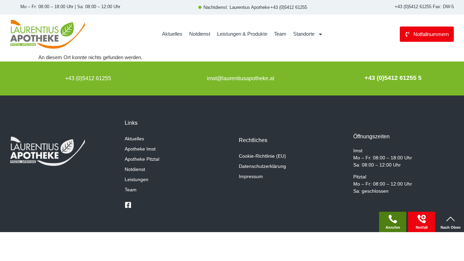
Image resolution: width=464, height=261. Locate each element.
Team (280, 34)
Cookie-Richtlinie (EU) (262, 156)
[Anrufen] (393, 219)
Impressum (251, 176)
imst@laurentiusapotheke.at (240, 78)
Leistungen (136, 179)
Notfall (422, 227)
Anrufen (393, 227)
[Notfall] (421, 219)
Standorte (304, 34)
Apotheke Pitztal (142, 159)
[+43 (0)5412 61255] (53, 78)
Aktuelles (172, 34)
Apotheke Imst (140, 149)
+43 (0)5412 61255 (288, 7)
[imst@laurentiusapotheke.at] (195, 78)
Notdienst (199, 34)
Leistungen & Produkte (242, 34)
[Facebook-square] (128, 205)
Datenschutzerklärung (262, 166)
